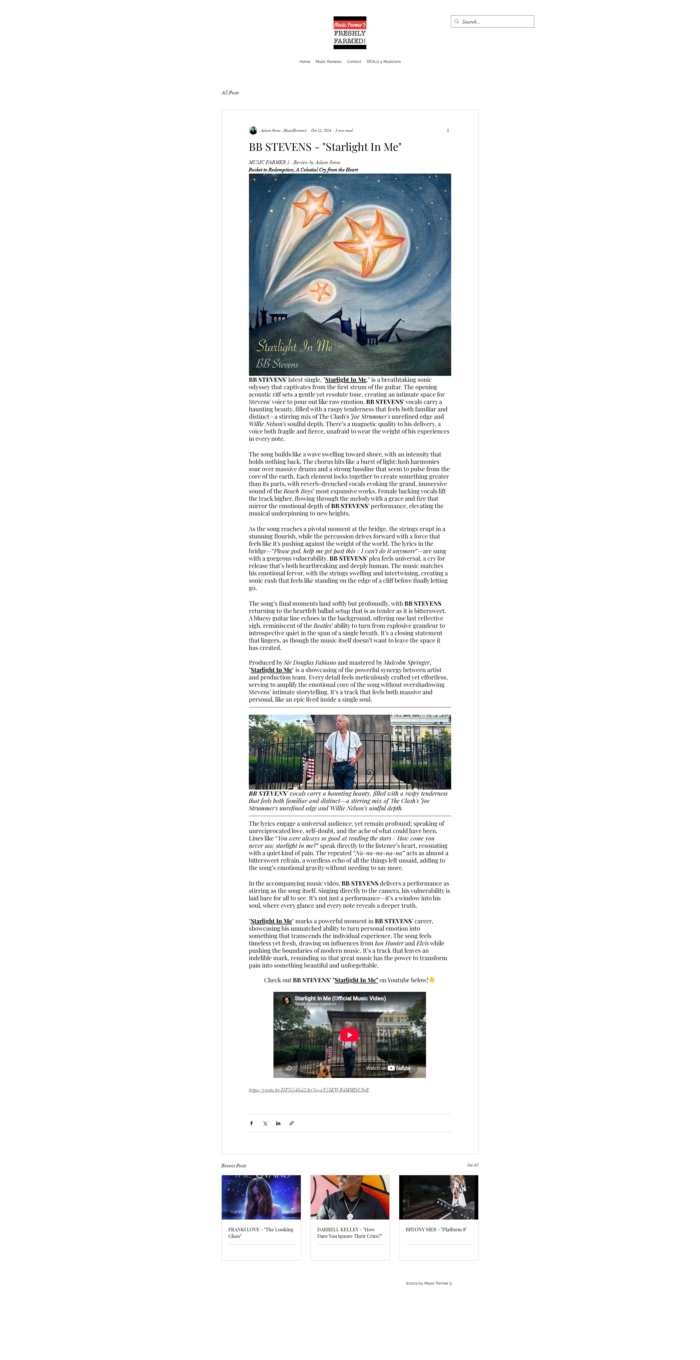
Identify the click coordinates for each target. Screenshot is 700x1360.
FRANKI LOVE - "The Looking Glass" (260, 1232)
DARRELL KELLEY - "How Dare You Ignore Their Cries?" (349, 1232)
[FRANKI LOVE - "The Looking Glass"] (261, 1197)
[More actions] (448, 130)
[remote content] (350, 1035)
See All (473, 1165)
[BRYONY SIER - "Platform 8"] (438, 1197)
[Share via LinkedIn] (278, 1123)
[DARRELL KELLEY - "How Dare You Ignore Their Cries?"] (350, 1197)
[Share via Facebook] (251, 1123)
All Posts (230, 93)
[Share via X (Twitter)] (264, 1123)
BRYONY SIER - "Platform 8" (436, 1229)
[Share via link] (291, 1123)
